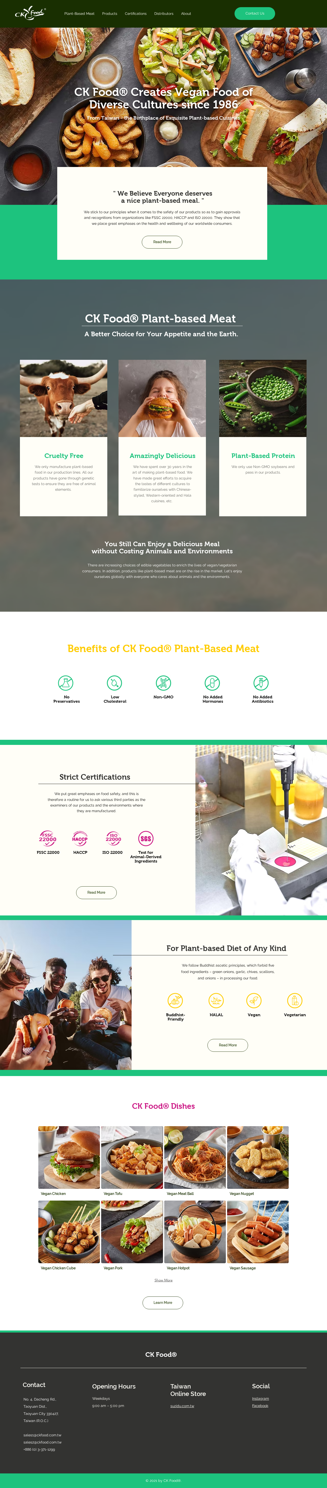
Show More (164, 1280)
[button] (255, 13)
